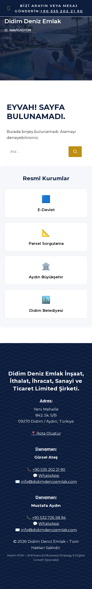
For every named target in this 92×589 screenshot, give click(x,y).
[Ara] (75, 151)
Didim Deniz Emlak (32, 21)
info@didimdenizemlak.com (49, 481)
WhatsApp (48, 475)
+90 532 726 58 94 (49, 517)
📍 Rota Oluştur (46, 433)
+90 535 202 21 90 (61, 11)
